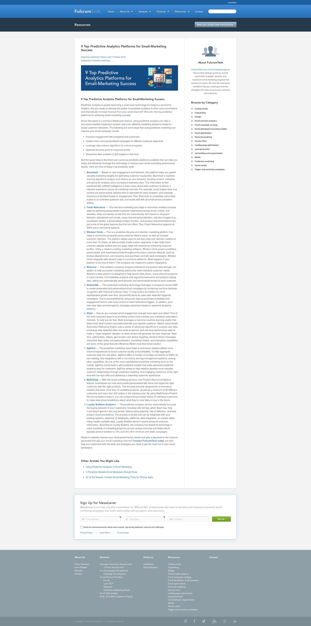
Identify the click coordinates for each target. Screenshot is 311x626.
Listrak (107, 580)
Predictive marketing (101, 60)
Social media (201, 165)
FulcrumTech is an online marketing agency (210, 69)
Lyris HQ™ (109, 583)
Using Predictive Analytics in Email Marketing (109, 466)
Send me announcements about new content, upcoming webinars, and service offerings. (123, 527)
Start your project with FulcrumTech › (215, 24)
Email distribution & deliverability (183, 580)
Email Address (83, 519)
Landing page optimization (207, 145)
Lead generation (202, 149)
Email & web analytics (178, 573)
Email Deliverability (109, 593)
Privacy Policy (86, 532)
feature (128, 120)
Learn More (105, 532)
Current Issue (123, 532)
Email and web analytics (206, 120)
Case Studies (81, 567)
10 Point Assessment (114, 567)
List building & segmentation (181, 599)
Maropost (108, 586)
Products (148, 557)
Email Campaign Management (114, 570)
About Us (80, 557)
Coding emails (201, 108)
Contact (213, 557)
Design (198, 116)
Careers (78, 573)
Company (171, 519)
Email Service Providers (111, 577)
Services (104, 557)
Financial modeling (203, 136)
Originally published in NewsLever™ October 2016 (103, 57)
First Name (127, 519)
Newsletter (232, 2)
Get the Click (201, 141)
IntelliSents (148, 564)
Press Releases (82, 564)
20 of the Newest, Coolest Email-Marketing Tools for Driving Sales (119, 477)
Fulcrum (87, 11)
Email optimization (203, 132)
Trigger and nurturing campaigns (210, 169)
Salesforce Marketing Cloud (116, 590)
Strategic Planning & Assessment (116, 564)
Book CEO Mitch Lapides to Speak (116, 596)
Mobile (198, 157)
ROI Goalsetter (150, 567)
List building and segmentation (209, 153)
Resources (174, 557)
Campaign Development (115, 573)
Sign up (220, 519)
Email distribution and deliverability (211, 128)
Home (111, 11)
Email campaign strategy (206, 124)
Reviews (78, 570)
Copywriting (200, 112)
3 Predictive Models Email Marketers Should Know (111, 472)
